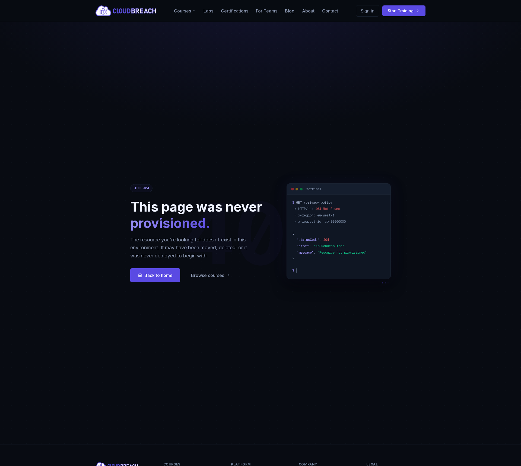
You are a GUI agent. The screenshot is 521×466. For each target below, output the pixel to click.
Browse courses (207, 275)
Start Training (401, 10)
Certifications (234, 11)
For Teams (266, 11)
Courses (182, 11)
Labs (208, 11)
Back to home (158, 275)
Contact (330, 11)
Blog (289, 11)
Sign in (367, 11)
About (308, 11)
